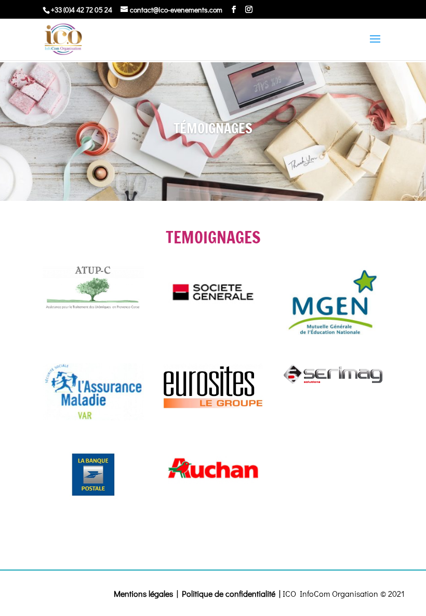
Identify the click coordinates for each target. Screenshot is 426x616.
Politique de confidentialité (228, 593)
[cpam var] (93, 391)
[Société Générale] (213, 291)
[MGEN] (332, 302)
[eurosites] (213, 385)
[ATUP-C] (93, 287)
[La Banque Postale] (93, 474)
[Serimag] (332, 374)
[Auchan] (213, 471)
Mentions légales (143, 593)
